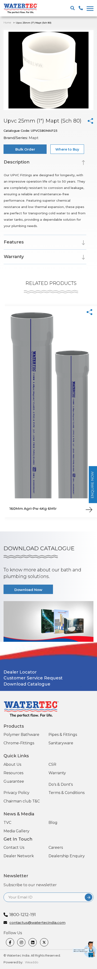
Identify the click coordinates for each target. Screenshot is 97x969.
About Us (12, 764)
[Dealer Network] (78, 962)
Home (7, 22)
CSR (52, 764)
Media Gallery (16, 831)
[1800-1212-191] (81, 8)
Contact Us (14, 847)
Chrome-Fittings (19, 743)
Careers (55, 847)
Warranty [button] (14, 256)
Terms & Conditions (66, 792)
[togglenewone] (89, 8)
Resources (13, 773)
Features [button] (14, 242)
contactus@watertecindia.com (37, 923)
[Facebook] (10, 942)
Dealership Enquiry (66, 856)
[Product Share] (89, 312)
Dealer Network (19, 856)
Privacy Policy (16, 792)
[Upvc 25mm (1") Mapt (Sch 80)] (90, 121)
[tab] (45, 162)
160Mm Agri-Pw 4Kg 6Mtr (33, 508)
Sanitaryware (60, 743)
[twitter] (44, 942)
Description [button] (16, 162)
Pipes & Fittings (62, 734)
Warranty (57, 773)
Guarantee (14, 781)
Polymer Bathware (21, 734)
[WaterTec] (22, 8)
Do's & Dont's (60, 784)
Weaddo (31, 962)
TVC (7, 822)
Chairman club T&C (22, 801)
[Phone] (88, 962)
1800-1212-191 (22, 914)
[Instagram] (21, 942)
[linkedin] (32, 942)
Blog (52, 822)
